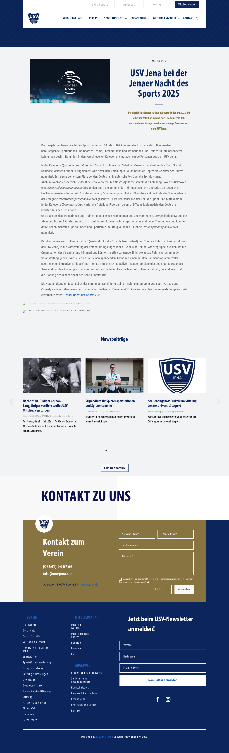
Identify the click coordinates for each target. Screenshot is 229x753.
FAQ (73, 654)
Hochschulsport (80, 687)
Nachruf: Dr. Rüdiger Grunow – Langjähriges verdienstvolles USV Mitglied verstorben (45, 405)
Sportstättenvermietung (37, 662)
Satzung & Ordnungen (35, 674)
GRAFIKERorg (103, 736)
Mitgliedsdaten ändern (80, 636)
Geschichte (29, 630)
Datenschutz (30, 720)
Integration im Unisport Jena (37, 649)
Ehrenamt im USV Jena (84, 693)
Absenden (184, 589)
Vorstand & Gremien (34, 642)
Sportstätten (30, 656)
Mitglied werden (187, 4)
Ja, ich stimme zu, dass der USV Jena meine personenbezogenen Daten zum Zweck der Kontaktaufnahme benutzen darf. (156, 581)
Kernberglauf (78, 699)
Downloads (29, 680)
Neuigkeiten (54, 416)
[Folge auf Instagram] (168, 699)
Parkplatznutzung (33, 668)
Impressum (29, 714)
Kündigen (76, 642)
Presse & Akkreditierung (37, 691)
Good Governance (33, 685)
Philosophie (30, 625)
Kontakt (75, 710)
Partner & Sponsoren (35, 702)
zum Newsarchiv (114, 468)
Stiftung (28, 697)
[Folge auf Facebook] (157, 699)
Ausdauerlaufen (67, 416)
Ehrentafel (29, 708)
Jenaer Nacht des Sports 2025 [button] (82, 295)
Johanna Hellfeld (29, 416)
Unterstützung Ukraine (84, 705)
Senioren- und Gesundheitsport (80, 680)
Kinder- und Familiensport (86, 673)
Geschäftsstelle (31, 636)
